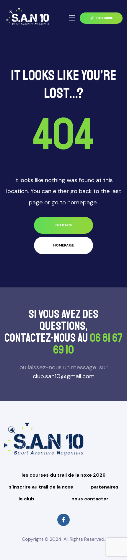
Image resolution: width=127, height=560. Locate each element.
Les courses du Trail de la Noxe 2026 (63, 475)
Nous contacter (89, 499)
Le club (26, 499)
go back (63, 225)
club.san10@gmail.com (64, 376)
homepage (63, 245)
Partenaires (104, 487)
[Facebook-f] (63, 520)
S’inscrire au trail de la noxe (41, 487)
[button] (101, 18)
